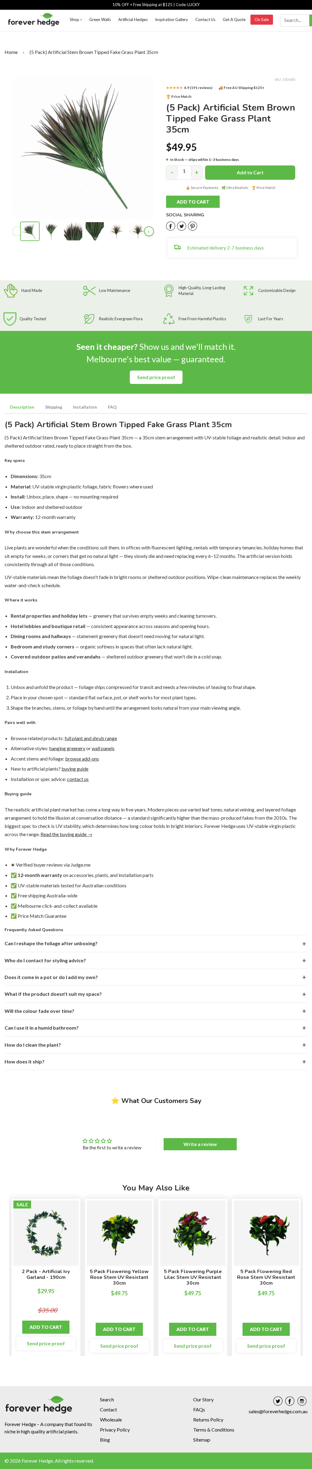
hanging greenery (67, 748)
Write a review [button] (200, 1144)
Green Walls (100, 19)
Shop (76, 19)
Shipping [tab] (53, 407)
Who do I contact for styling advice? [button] (45, 960)
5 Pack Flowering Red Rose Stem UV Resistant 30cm (266, 1277)
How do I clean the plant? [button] (33, 1045)
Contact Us (205, 19)
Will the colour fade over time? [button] (39, 1011)
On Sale (262, 19)
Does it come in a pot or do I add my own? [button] (51, 977)
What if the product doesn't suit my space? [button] (53, 994)
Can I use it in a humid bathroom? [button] (42, 1028)
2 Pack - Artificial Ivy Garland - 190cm (46, 1274)
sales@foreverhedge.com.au (278, 1411)
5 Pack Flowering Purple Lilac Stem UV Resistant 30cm (193, 1277)
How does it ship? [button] (24, 1061)
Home (11, 52)
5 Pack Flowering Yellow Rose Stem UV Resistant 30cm (119, 1277)
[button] (199, 202)
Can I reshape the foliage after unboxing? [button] (51, 943)
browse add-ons (82, 758)
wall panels (103, 748)
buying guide (75, 769)
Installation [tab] (85, 407)
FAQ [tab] (112, 407)
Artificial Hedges (133, 19)
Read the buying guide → (66, 834)
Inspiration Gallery (171, 19)
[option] (46, 1280)
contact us (78, 779)
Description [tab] (22, 407)
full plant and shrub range (91, 738)
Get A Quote (234, 19)
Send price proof (156, 377)
